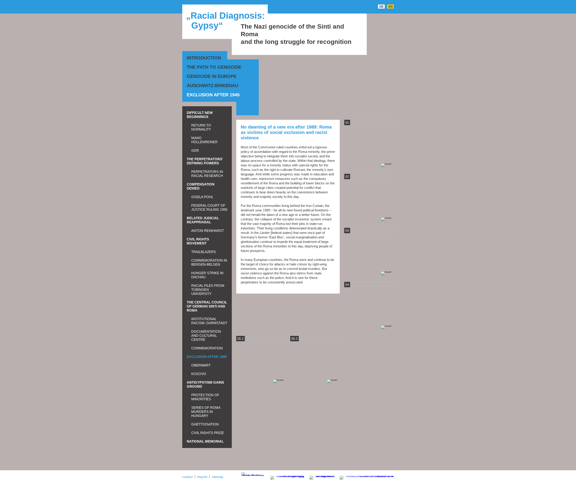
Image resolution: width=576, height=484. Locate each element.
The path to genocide (214, 67)
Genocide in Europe (211, 76)
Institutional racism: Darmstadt (209, 321)
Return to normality (201, 127)
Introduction (204, 57)
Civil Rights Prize (207, 433)
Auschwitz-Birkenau (212, 85)
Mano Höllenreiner (204, 140)
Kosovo (198, 374)
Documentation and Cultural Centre (206, 336)
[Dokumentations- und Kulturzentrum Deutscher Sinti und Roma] (364, 476)
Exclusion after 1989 (207, 357)
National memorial (205, 441)
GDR (195, 150)
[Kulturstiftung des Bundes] (252, 473)
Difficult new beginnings (200, 115)
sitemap (217, 476)
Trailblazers (203, 252)
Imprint (202, 476)
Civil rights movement (198, 241)
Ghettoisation (205, 424)
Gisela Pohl (202, 197)
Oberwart (201, 365)
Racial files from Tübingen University (207, 290)
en (390, 6)
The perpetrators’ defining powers (205, 161)
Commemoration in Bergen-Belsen (209, 262)
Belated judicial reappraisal (203, 220)
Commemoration (207, 348)
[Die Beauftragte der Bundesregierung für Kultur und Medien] (284, 476)
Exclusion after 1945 (213, 94)
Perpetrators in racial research (207, 174)
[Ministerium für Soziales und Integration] (319, 478)
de (381, 6)
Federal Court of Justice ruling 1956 (209, 207)
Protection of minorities (205, 397)
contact (187, 476)
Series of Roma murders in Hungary (205, 412)
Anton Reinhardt (207, 231)
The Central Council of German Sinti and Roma (207, 306)
